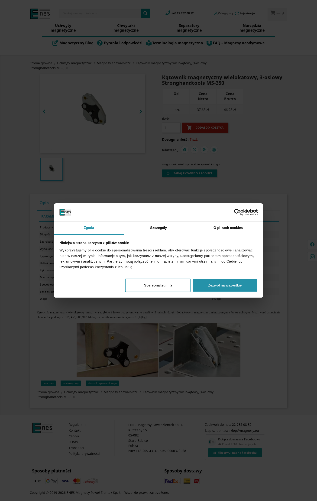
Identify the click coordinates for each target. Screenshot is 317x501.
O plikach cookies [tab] (228, 228)
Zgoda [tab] (89, 228)
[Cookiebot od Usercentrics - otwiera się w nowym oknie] (237, 212)
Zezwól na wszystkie (225, 285)
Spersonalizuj (155, 285)
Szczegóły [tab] (158, 228)
